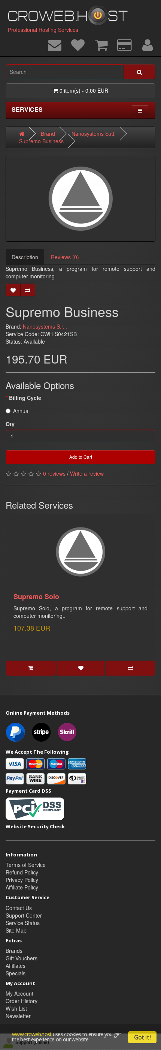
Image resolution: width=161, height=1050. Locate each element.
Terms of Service (26, 864)
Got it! (142, 1037)
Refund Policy (22, 872)
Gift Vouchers (21, 958)
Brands (14, 950)
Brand (48, 133)
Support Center (24, 915)
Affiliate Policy (22, 887)
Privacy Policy (22, 879)
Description (25, 257)
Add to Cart (80, 457)
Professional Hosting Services (43, 29)
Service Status (23, 923)
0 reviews (54, 473)
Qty (10, 424)
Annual (21, 411)
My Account (19, 993)
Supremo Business (41, 141)
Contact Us (19, 908)
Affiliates (15, 965)
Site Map (16, 930)
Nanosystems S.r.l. (94, 133)
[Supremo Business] (80, 199)
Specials (15, 973)
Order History (21, 1001)
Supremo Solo (36, 596)
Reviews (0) (65, 257)
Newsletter (18, 1016)
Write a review (87, 473)
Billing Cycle (25, 397)
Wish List (16, 1008)
